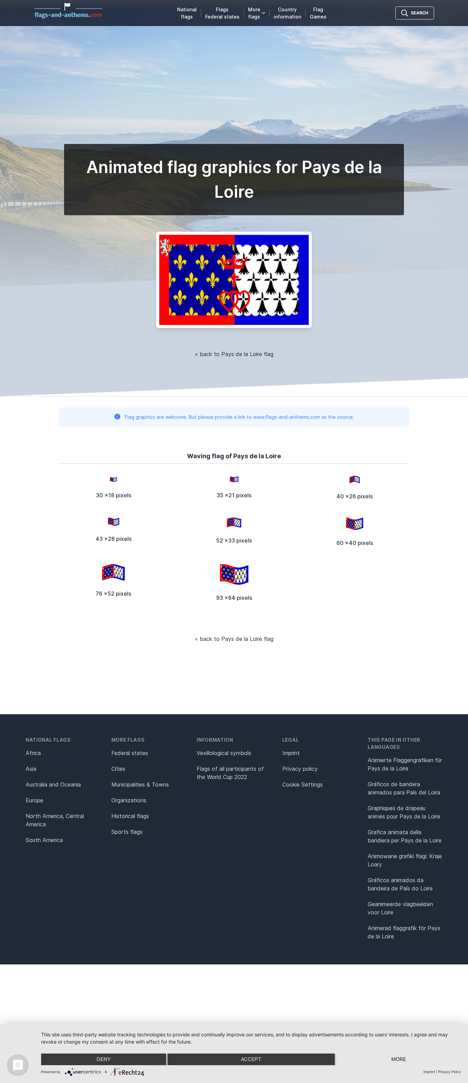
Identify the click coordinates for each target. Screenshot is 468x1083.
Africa (33, 753)
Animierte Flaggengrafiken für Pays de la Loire (405, 764)
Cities (118, 768)
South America (44, 840)
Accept (251, 1059)
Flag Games (318, 13)
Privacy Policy (449, 1072)
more (398, 1059)
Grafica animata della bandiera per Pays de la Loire (405, 836)
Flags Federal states (222, 13)
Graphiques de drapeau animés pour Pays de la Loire (404, 812)
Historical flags (130, 816)
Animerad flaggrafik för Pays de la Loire (404, 932)
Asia (31, 768)
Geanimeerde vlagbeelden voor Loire (400, 908)
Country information (287, 13)
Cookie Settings (302, 784)
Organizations (128, 800)
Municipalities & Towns (140, 784)
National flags (187, 13)
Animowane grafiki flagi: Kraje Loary (405, 860)
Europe (34, 800)
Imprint (291, 753)
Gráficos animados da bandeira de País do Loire (400, 884)
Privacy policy (300, 768)
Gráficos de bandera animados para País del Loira (404, 788)
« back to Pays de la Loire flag (234, 354)
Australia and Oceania (53, 784)
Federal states (129, 753)
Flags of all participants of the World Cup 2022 (230, 772)
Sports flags (127, 831)
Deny (104, 1059)
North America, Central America (55, 820)
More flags (254, 13)
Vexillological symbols (224, 753)
